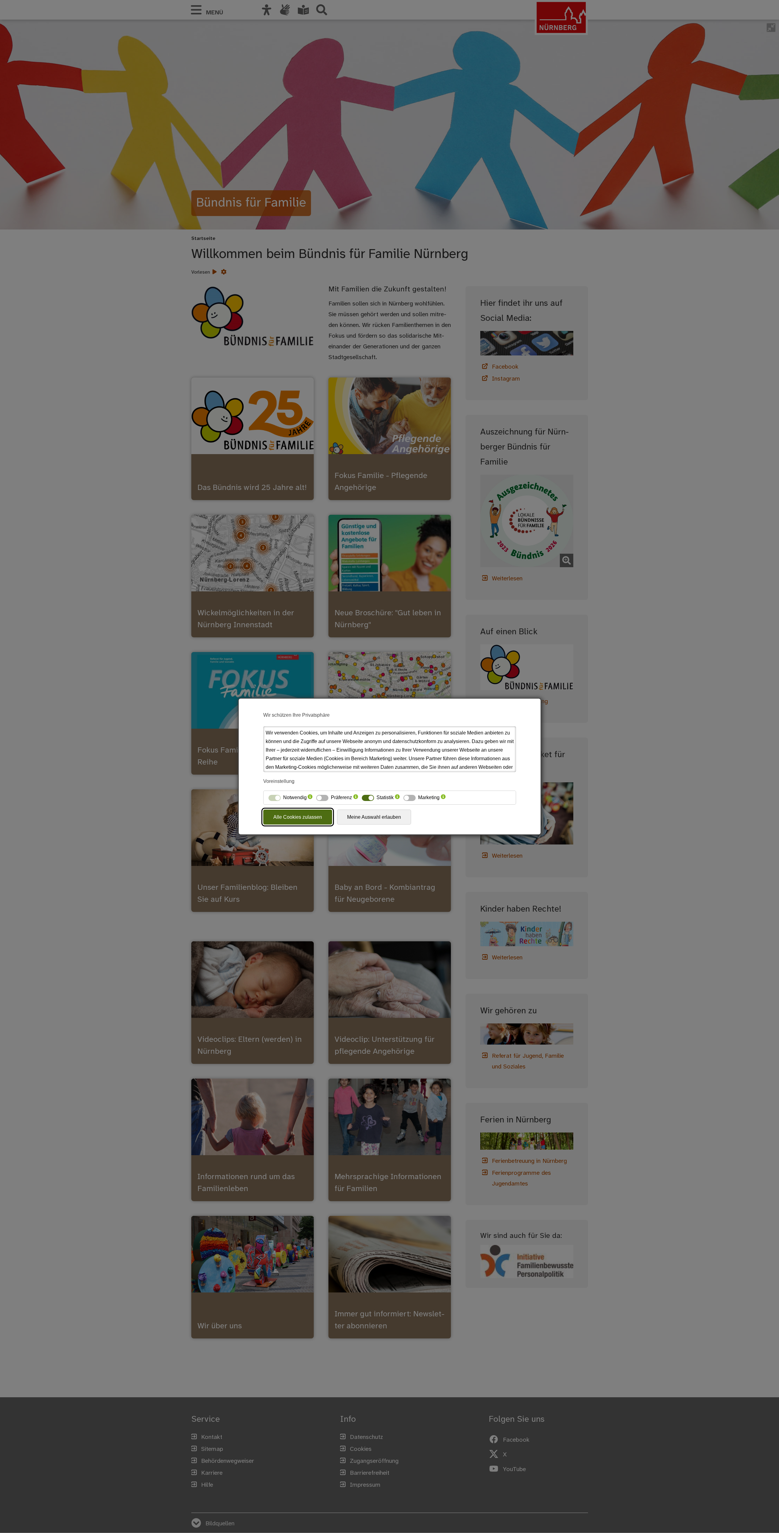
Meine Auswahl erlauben (374, 817)
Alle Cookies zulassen (297, 817)
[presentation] (310, 797)
